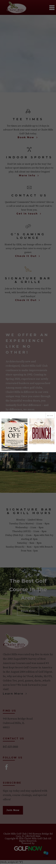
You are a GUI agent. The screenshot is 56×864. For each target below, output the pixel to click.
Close (51, 415)
